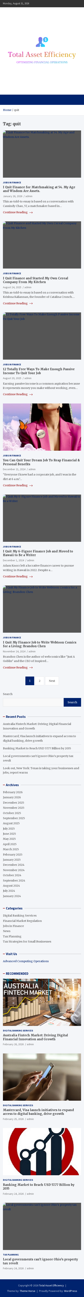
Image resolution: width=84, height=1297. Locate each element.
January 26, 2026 (12, 196)
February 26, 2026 (13, 1044)
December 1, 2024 (13, 560)
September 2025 (14, 818)
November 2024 (14, 870)
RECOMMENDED (17, 973)
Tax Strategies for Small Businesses (27, 941)
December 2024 (13, 865)
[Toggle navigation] (8, 100)
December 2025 (13, 802)
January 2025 (12, 859)
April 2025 (10, 844)
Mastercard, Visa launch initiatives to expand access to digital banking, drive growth (38, 1112)
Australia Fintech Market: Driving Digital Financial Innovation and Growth (35, 1037)
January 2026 (12, 797)
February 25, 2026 (13, 1119)
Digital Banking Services (20, 915)
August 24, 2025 (12, 287)
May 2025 (9, 839)
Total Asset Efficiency (51, 1285)
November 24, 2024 (14, 651)
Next (52, 681)
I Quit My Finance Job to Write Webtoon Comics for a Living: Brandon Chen (39, 644)
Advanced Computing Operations (26, 961)
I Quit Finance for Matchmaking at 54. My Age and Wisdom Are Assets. (39, 189)
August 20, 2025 (12, 378)
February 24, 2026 (13, 1193)
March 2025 (11, 849)
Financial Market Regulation (22, 921)
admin (28, 196)
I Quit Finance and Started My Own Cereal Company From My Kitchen (35, 280)
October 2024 (12, 875)
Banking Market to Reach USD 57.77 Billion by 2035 (37, 748)
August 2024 (11, 885)
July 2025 (9, 828)
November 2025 (13, 808)
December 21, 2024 (14, 469)
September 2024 (14, 880)
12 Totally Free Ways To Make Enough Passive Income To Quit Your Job (39, 371)
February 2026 (13, 792)
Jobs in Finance (12, 182)
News (6, 931)
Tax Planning (12, 936)
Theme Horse (27, 1291)
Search (8, 694)
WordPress (70, 1291)
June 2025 (9, 833)
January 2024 (12, 896)
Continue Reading (15, 212)
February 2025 (12, 854)
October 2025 (12, 813)
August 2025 (11, 823)
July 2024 (9, 891)
